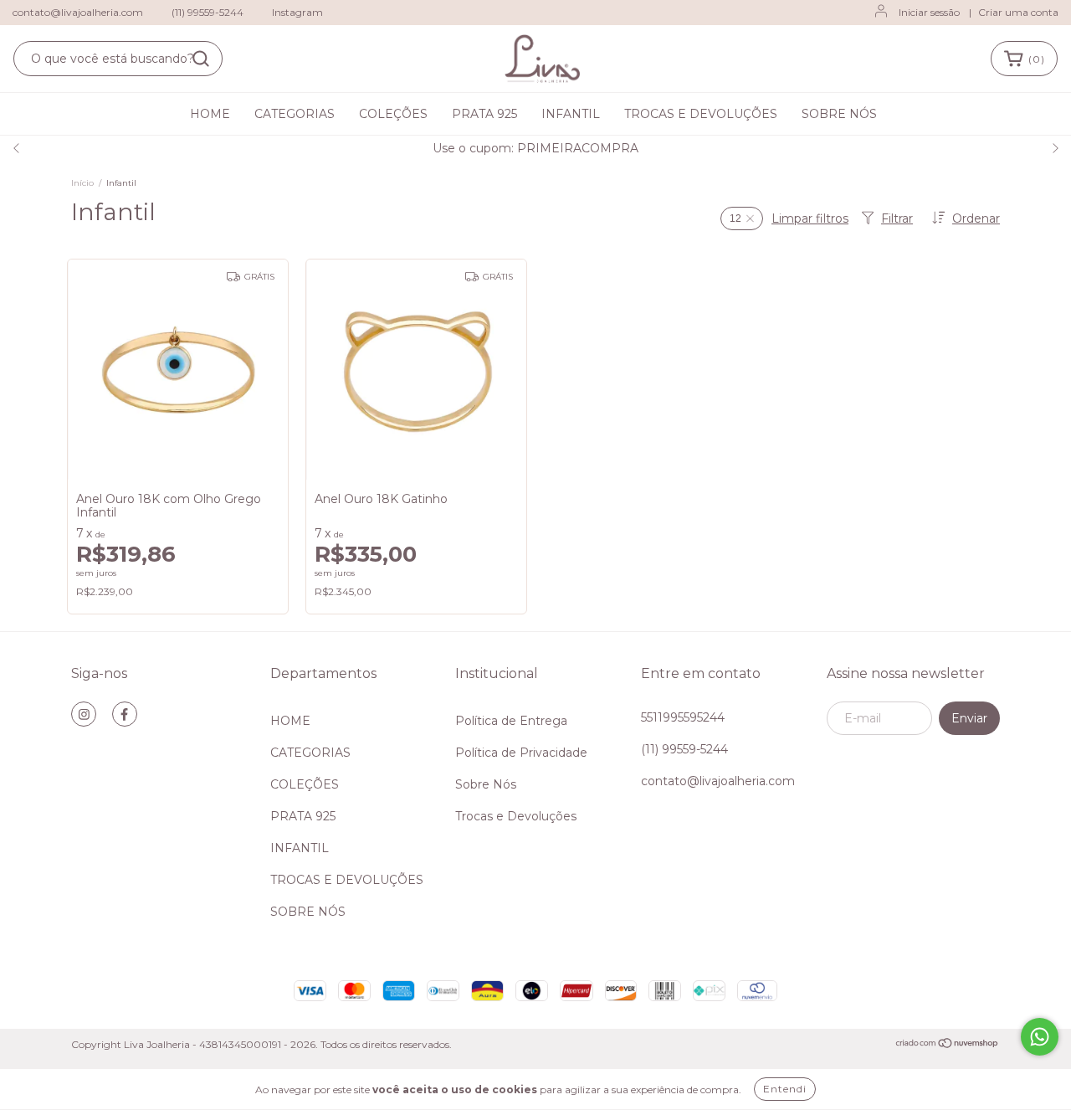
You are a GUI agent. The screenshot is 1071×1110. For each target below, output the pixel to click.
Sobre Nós (485, 784)
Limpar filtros (809, 218)
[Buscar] (201, 59)
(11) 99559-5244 (207, 12)
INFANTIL (570, 113)
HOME (210, 113)
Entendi (785, 1088)
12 (735, 218)
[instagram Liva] (83, 714)
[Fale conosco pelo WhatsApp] (1039, 1037)
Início (82, 182)
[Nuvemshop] (947, 1045)
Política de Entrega (511, 720)
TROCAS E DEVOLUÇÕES (700, 113)
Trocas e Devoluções (515, 816)
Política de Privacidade (521, 752)
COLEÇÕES (393, 113)
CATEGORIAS (294, 113)
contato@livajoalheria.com (78, 12)
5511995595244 (683, 717)
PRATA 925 (484, 113)
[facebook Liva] (124, 714)
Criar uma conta (1018, 12)
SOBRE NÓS (839, 113)
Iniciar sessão (929, 12)
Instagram (297, 12)
